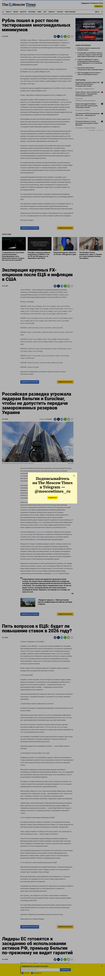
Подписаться (52, 497)
